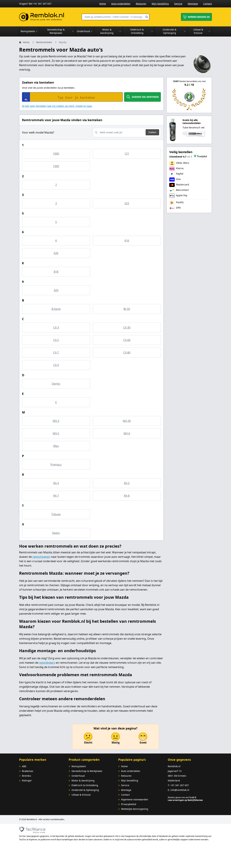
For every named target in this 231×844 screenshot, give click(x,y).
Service (178, 3)
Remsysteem (79, 766)
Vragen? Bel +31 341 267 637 (35, 3)
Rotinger (27, 780)
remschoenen (41, 557)
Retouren (141, 3)
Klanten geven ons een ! (182, 797)
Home (102, 3)
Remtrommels (44, 42)
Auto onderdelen (120, 3)
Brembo (26, 775)
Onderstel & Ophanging (85, 790)
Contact (207, 3)
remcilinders (47, 663)
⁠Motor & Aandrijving (83, 780)
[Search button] (146, 17)
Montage (193, 3)
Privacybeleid (128, 804)
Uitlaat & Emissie (81, 794)
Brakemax (27, 771)
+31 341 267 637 (179, 785)
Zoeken (152, 132)
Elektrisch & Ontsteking (85, 785)
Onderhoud (78, 775)
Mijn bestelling (160, 3)
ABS (24, 766)
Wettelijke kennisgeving (134, 809)
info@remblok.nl (179, 790)
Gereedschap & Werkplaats (87, 771)
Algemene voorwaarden (134, 799)
